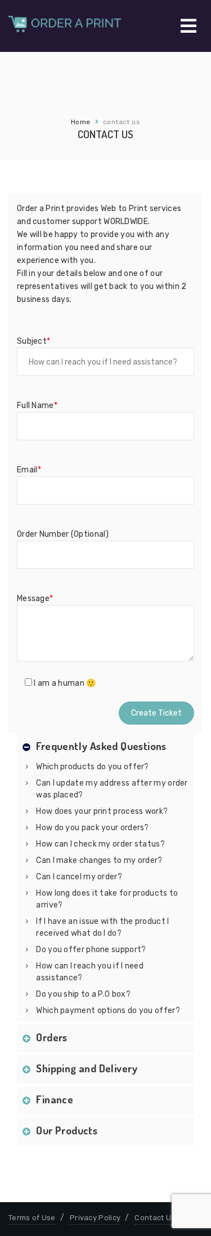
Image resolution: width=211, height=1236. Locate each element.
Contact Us (154, 1217)
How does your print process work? (102, 811)
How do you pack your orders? (92, 827)
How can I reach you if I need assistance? (89, 972)
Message (35, 598)
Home (81, 122)
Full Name (37, 405)
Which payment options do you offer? (108, 1010)
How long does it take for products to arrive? (107, 899)
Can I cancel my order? (79, 877)
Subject (33, 341)
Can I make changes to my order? (99, 860)
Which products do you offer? (92, 767)
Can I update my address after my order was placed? (111, 789)
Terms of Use (32, 1217)
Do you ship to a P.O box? (83, 994)
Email (29, 470)
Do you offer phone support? (91, 949)
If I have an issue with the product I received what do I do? (102, 927)
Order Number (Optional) (63, 534)
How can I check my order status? (100, 844)
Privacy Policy (95, 1217)
